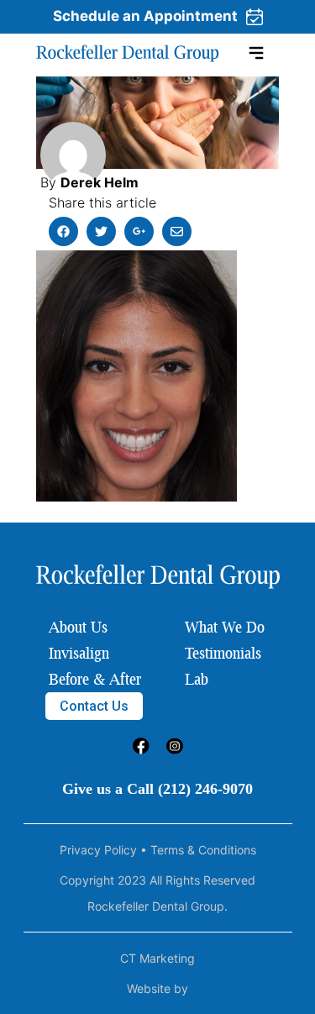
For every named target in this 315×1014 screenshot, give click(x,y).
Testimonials (223, 653)
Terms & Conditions (203, 850)
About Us (78, 626)
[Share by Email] (177, 231)
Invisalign (79, 653)
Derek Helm (99, 182)
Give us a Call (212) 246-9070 (157, 788)
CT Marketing (157, 958)
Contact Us (94, 706)
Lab (196, 679)
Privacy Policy (98, 850)
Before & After (95, 679)
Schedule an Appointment (145, 16)
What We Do (225, 626)
